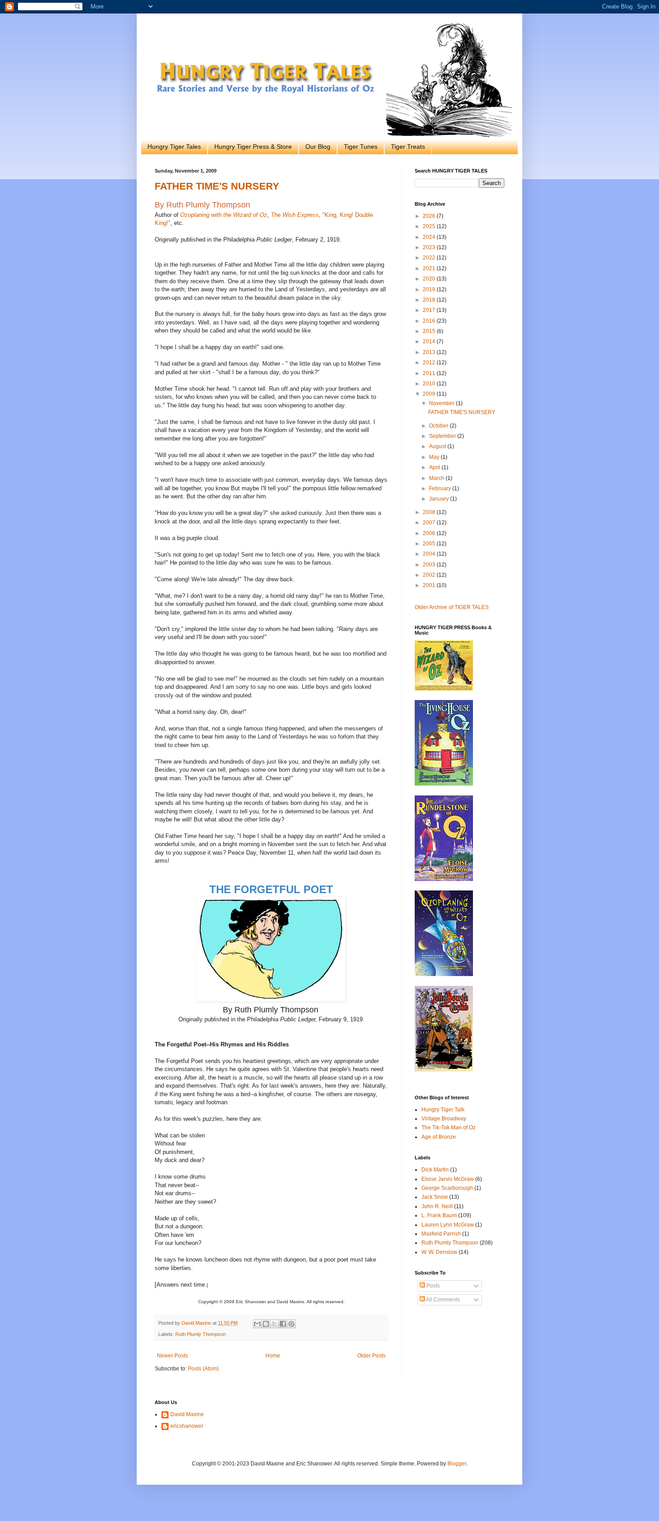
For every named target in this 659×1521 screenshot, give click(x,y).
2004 (430, 554)
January (439, 499)
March (437, 478)
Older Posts (371, 1355)
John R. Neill (437, 1206)
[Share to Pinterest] (291, 1323)
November (442, 403)
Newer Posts (172, 1355)
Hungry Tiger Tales (174, 146)
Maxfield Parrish (441, 1234)
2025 (430, 226)
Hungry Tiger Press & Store (253, 146)
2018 (430, 300)
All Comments (442, 1299)
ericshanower (187, 1426)
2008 (430, 512)
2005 (430, 543)
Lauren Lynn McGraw (447, 1225)
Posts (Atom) (203, 1368)
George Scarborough (447, 1188)
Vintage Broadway (443, 1118)
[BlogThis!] (265, 1323)
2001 (430, 585)
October (439, 426)
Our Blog (317, 146)
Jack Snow (434, 1197)
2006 (430, 533)
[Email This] (257, 1323)
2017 (430, 310)
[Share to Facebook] (282, 1323)
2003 (430, 565)
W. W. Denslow (439, 1252)
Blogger (456, 1464)
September (443, 436)
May (435, 457)
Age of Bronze (438, 1137)
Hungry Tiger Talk (442, 1109)
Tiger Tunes (360, 146)
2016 (430, 321)
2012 (430, 362)
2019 (430, 289)
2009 (430, 394)
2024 (430, 237)
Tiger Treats (408, 146)
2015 (430, 331)
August (438, 446)
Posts (432, 1286)
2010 (430, 383)
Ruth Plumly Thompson (200, 1334)
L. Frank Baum (439, 1215)
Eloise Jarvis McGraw (447, 1179)
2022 (430, 258)
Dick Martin (435, 1170)
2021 (430, 268)
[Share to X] (274, 1323)
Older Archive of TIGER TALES (452, 607)
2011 (430, 373)
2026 (430, 216)
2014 (430, 341)
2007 (430, 522)
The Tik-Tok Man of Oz (448, 1127)
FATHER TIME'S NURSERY (217, 186)
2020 (430, 279)
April (435, 467)
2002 (430, 575)
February (440, 488)
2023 (430, 247)
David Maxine (187, 1414)
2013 (430, 352)
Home (272, 1355)
